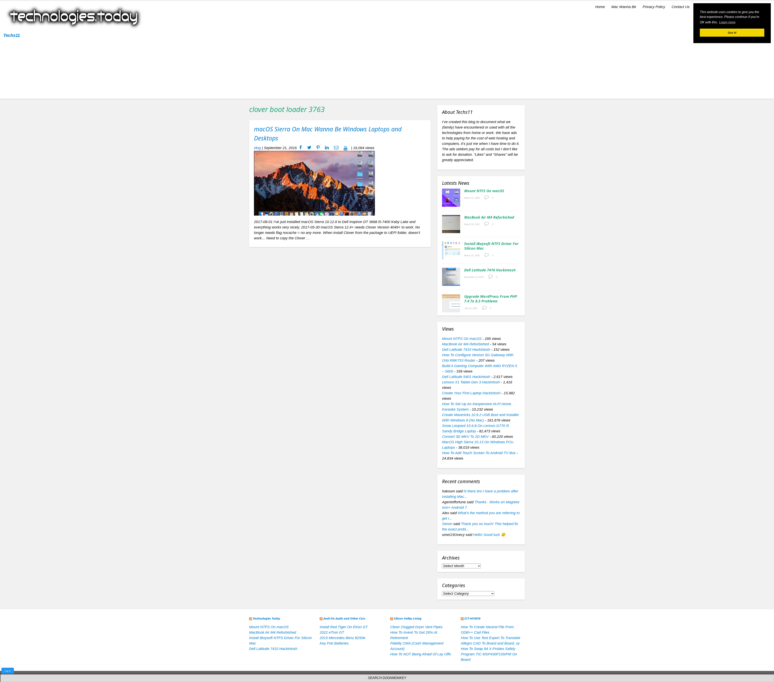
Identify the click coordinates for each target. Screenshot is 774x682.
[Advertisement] (387, 70)
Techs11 (11, 35)
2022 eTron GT (332, 632)
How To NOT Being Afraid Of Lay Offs (420, 654)
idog (257, 148)
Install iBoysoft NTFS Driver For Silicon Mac (491, 246)
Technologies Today (266, 618)
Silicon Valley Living (407, 618)
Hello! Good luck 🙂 (489, 535)
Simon (447, 524)
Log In (8, 671)
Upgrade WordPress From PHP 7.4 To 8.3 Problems (490, 298)
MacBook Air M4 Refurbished (489, 217)
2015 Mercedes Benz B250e (342, 638)
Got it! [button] (732, 32)
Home (600, 7)
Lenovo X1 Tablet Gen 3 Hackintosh (471, 382)
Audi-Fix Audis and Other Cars (344, 618)
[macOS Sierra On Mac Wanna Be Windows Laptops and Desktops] (314, 183)
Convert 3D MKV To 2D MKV (465, 437)
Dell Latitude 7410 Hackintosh (490, 270)
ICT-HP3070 (472, 618)
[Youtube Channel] (345, 148)
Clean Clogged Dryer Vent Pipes (416, 627)
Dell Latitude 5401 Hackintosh (466, 377)
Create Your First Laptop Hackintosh (471, 393)
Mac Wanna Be (623, 7)
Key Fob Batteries (334, 643)
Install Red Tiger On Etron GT (344, 627)
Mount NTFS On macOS (484, 190)
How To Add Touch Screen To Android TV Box (479, 453)
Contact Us (681, 7)
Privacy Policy (654, 7)
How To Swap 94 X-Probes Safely (488, 649)
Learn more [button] (727, 22)
